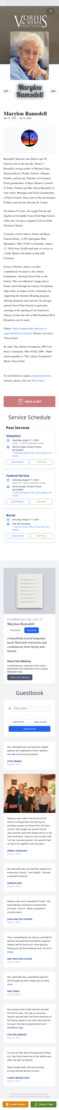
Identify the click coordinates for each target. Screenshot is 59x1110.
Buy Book (31, 630)
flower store (37, 380)
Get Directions (17, 462)
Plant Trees (41, 462)
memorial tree (40, 375)
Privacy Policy (21, 1096)
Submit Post (29, 728)
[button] (29, 793)
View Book (15, 630)
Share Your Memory (20, 677)
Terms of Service (38, 1096)
